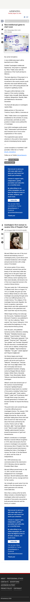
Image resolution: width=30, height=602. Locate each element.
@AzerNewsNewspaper (15, 212)
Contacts (4, 582)
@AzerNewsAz (22, 155)
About (3, 578)
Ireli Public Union (13, 159)
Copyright (18, 588)
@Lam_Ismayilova (10, 152)
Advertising (14, 582)
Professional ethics (15, 578)
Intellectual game (9, 162)
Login (26, 17)
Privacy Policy (6, 588)
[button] (2, 25)
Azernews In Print (8, 585)
